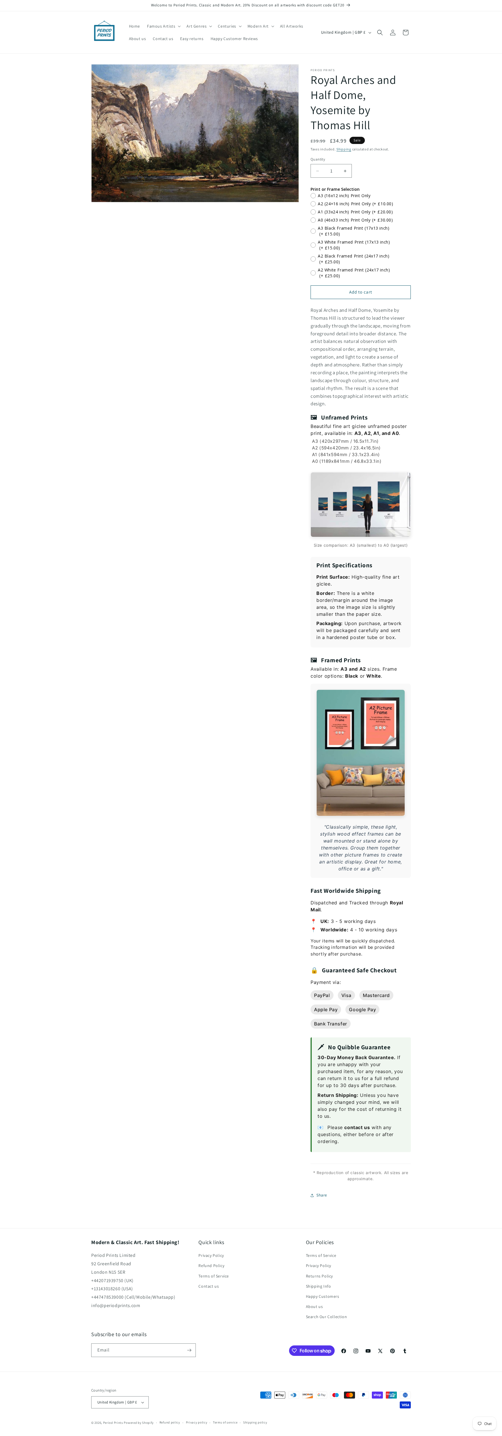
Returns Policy (319, 1276)
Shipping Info (318, 1286)
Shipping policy (255, 1422)
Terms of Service (213, 1276)
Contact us (208, 1286)
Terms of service (225, 1422)
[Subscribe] (189, 1350)
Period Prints (113, 1423)
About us (314, 1306)
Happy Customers (322, 1296)
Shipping (343, 149)
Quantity (318, 159)
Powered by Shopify (139, 1423)
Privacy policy (196, 1422)
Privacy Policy (211, 1255)
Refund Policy (211, 1265)
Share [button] (321, 1195)
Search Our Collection (326, 1317)
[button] (163, 26)
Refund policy (169, 1422)
